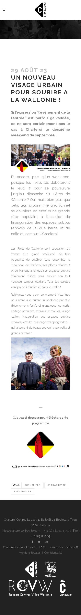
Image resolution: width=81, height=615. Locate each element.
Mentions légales (29, 552)
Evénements (22, 491)
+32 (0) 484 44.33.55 (56, 530)
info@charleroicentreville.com (21, 530)
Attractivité (57, 485)
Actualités (32, 485)
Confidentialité (53, 552)
